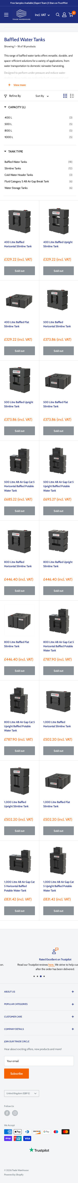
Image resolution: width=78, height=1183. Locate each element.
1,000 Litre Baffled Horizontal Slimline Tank (57, 724)
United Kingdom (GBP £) (18, 1093)
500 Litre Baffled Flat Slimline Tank (55, 404)
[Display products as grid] (65, 96)
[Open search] (58, 15)
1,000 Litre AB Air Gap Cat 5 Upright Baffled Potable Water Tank (58, 886)
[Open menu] (6, 14)
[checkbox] (38, 117)
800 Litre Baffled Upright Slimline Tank (57, 564)
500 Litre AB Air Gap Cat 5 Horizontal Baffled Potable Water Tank (19, 486)
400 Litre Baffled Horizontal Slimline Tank (18, 244)
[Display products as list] (72, 96)
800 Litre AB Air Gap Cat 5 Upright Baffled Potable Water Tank (19, 726)
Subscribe (16, 1073)
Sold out (19, 270)
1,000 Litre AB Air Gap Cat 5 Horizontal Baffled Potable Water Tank (19, 886)
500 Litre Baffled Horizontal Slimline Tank (57, 324)
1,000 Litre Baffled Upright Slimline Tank (16, 804)
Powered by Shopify (14, 1174)
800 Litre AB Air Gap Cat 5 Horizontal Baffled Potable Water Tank (58, 646)
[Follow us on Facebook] (7, 1113)
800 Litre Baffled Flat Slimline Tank (16, 644)
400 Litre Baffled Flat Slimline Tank (16, 324)
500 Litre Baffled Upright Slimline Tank (18, 404)
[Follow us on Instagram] (15, 1113)
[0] (71, 14)
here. (35, 964)
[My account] (64, 14)
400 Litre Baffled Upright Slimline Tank (57, 244)
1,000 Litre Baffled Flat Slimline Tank (56, 804)
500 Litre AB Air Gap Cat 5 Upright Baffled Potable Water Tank (58, 486)
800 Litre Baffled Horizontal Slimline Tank (18, 564)
